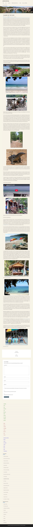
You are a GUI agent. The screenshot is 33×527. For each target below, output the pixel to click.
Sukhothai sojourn (6, 456)
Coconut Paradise (6, 492)
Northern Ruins (5, 512)
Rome (4, 447)
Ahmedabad (5, 522)
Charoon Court (5, 496)
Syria (4, 433)
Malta (4, 446)
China (4, 405)
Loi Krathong (5, 476)
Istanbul (5, 426)
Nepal (4, 413)
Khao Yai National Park (6, 485)
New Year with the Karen (7, 458)
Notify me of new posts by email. (8, 394)
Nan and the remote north (7, 474)
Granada (5, 510)
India (4, 407)
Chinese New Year (6, 460)
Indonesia (5, 408)
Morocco (5, 431)
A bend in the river (6, 483)
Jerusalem (5, 428)
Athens (4, 439)
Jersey (4, 444)
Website (5, 384)
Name (5, 376)
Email (5, 380)
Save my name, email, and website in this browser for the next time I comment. (16, 388)
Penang (5, 415)
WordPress (18, 525)
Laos (4, 410)
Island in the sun (6, 478)
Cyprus (4, 441)
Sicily (4, 449)
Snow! (4, 516)
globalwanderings (6, 0)
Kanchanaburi (5, 465)
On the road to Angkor (6, 469)
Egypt (4, 423)
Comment (5, 365)
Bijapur (4, 520)
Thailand (5, 418)
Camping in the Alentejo (7, 508)
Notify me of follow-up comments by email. (10, 391)
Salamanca (5, 514)
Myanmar (5, 412)
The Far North (5, 494)
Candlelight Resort (6, 224)
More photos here (5, 346)
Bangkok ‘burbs (6, 487)
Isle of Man (5, 442)
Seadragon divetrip (6, 467)
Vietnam (5, 420)
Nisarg (24, 525)
